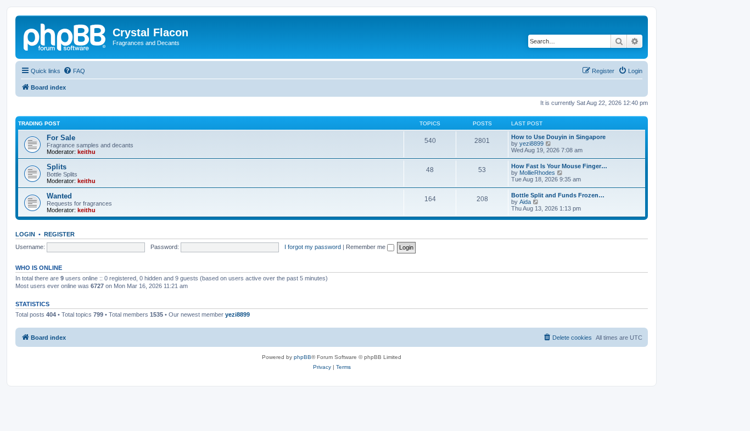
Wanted (59, 196)
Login (25, 234)
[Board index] (65, 35)
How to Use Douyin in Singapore (558, 137)
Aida (525, 201)
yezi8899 (531, 143)
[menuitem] (74, 71)
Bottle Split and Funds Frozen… (558, 195)
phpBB (302, 357)
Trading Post (39, 123)
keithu (86, 151)
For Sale (61, 138)
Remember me (366, 247)
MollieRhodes (537, 172)
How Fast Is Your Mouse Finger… (559, 166)
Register (59, 234)
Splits (56, 167)
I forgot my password (312, 247)
